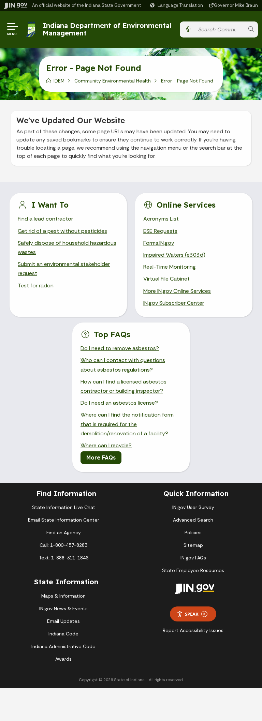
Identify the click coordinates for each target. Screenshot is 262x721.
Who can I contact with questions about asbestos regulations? (123, 365)
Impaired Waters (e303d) (174, 254)
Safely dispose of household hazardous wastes (67, 247)
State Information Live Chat (63, 507)
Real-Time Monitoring (169, 266)
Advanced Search (193, 520)
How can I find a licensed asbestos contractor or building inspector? (123, 386)
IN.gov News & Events (63, 608)
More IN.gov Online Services (177, 291)
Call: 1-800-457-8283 (63, 545)
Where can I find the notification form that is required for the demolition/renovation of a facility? (127, 424)
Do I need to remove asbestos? (120, 348)
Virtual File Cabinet (166, 278)
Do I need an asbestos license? (119, 402)
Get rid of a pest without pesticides (62, 231)
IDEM (59, 81)
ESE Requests (160, 231)
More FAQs (101, 457)
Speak (192, 614)
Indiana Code (63, 634)
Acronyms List (161, 218)
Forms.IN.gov (158, 242)
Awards (63, 659)
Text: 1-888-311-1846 (63, 558)
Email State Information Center (63, 520)
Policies (193, 532)
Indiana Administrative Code (63, 646)
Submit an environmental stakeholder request (64, 268)
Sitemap (193, 545)
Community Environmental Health (112, 81)
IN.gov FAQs (193, 558)
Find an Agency (63, 532)
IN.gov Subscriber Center (173, 302)
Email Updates (63, 621)
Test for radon (36, 285)
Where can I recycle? (106, 445)
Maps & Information (63, 596)
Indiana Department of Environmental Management (107, 29)
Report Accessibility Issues (193, 630)
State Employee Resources (193, 570)
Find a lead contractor (45, 218)
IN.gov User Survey (193, 507)
